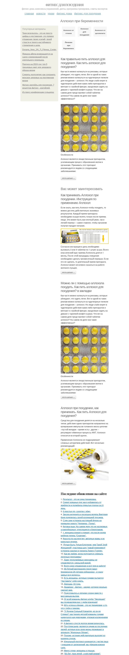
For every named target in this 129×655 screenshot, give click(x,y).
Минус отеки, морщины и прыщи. (79, 650)
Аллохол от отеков (68, 31)
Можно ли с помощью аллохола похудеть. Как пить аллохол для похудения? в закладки (82, 287)
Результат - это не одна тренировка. (79, 499)
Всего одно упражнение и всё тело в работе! (85, 565)
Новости (40, 13)
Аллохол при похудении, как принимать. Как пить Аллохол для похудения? (83, 412)
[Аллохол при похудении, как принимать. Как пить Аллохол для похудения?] (85, 464)
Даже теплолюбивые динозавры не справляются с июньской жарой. (79, 561)
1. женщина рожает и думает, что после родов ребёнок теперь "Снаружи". (83, 534)
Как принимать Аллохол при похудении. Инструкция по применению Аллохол (80, 199)
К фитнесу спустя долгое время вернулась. (84, 623)
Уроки (51, 13)
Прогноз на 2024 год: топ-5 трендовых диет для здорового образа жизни (36, 67)
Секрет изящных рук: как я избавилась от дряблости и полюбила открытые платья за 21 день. (82, 505)
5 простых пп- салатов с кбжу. (77, 511)
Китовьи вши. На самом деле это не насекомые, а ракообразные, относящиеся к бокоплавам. (84, 528)
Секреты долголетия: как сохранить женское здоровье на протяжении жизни (38, 78)
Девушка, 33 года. (72, 583)
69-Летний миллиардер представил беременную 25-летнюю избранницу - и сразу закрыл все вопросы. (82, 571)
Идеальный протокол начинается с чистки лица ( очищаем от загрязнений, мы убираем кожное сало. (84, 644)
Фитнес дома (64, 13)
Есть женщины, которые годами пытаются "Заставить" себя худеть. (82, 579)
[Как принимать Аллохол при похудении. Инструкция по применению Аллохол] (85, 236)
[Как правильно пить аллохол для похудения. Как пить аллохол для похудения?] (85, 128)
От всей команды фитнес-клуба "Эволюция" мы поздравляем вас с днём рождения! (83, 601)
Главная (29, 13)
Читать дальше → (68, 178)
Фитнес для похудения (64, 5)
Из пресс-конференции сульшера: (38, 92)
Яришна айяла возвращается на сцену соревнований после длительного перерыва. (37, 57)
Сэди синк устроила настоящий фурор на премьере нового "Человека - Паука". (81, 522)
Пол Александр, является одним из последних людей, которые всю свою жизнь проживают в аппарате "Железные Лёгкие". (84, 629)
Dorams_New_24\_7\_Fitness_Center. (39, 50)
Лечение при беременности (68, 45)
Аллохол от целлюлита (100, 31)
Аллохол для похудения (84, 31)
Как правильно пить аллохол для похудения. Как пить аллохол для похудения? (83, 63)
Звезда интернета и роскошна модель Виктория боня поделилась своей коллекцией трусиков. (84, 516)
